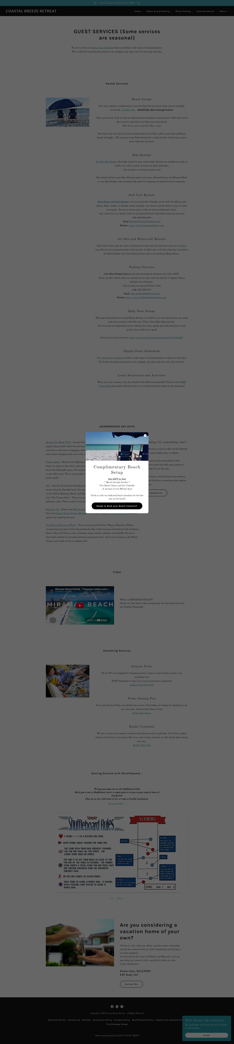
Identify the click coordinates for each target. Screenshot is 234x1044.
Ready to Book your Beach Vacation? (117, 506)
